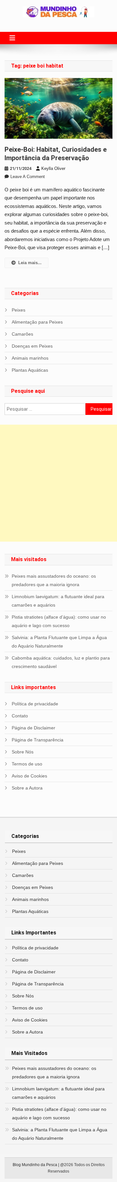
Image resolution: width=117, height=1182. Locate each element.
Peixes (18, 310)
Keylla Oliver (53, 168)
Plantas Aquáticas (30, 370)
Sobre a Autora (27, 787)
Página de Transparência (37, 739)
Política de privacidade (35, 703)
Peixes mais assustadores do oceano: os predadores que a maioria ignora (54, 580)
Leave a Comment (27, 176)
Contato (20, 715)
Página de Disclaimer (33, 727)
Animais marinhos (30, 358)
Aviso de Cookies (29, 775)
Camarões (22, 334)
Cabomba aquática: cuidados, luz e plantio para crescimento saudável (61, 662)
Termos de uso (27, 763)
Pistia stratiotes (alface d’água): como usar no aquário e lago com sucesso (59, 621)
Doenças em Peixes (32, 346)
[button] (12, 38)
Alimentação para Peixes (37, 322)
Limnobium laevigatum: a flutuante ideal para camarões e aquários (58, 601)
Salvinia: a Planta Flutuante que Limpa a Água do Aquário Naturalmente (59, 642)
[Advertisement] (58, 483)
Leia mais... (30, 262)
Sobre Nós (22, 751)
